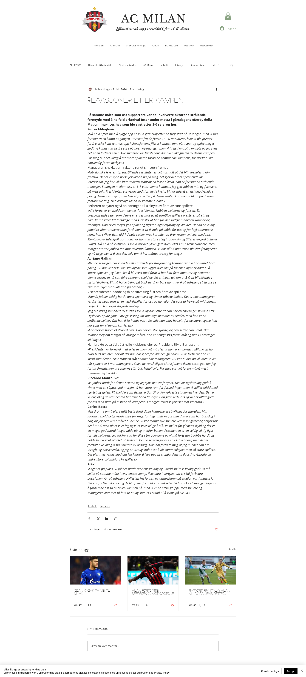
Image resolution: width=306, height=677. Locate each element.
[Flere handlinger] (216, 89)
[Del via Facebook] (89, 518)
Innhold (164, 65)
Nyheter (105, 506)
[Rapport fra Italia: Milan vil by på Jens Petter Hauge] (210, 570)
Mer (214, 65)
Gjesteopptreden (127, 65)
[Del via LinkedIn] (106, 518)
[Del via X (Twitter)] (98, 518)
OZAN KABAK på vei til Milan (92, 592)
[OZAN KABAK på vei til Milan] (95, 570)
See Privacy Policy (159, 672)
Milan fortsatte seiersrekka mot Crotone (153, 592)
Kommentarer (198, 65)
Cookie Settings (270, 671)
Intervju (179, 65)
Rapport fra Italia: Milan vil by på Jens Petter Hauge (209, 592)
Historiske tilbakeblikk (99, 65)
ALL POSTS (75, 65)
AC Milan (148, 65)
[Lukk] (302, 671)
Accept (290, 671)
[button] (228, 16)
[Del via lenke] (115, 518)
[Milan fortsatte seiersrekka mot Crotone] (153, 570)
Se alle (232, 549)
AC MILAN (153, 18)
